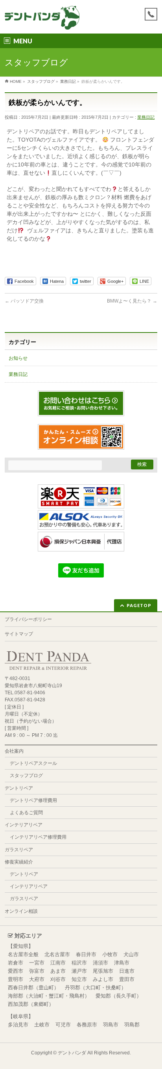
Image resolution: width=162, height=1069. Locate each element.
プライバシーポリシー (28, 619)
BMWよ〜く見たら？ (132, 301)
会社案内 (14, 751)
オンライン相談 (21, 911)
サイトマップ (19, 634)
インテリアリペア (23, 825)
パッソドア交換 (24, 301)
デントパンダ (72, 1053)
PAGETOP (139, 605)
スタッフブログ (26, 775)
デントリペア (19, 788)
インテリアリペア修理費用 (38, 837)
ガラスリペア (19, 849)
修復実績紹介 (19, 862)
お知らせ (18, 358)
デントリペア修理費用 (33, 800)
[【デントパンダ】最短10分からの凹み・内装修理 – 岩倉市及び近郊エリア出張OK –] (42, 20)
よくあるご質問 (26, 812)
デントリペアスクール (33, 763)
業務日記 (146, 117)
